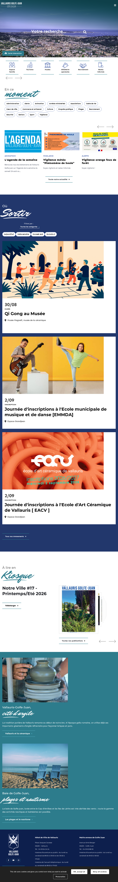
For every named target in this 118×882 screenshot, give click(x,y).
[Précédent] (100, 126)
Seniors (21, 115)
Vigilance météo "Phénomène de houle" (58, 161)
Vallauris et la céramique (17, 733)
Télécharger (10, 605)
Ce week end (38, 234)
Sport (32, 115)
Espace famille (12, 71)
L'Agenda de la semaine (21, 159)
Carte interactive (15, 53)
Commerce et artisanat (32, 109)
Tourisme (29, 70)
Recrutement (83, 70)
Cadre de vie (91, 104)
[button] (102, 641)
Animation (39, 104)
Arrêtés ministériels (57, 104)
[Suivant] (110, 126)
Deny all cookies (100, 872)
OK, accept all (79, 872)
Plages (81, 109)
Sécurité (9, 115)
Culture (50, 109)
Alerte (27, 104)
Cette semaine (23, 234)
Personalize (60, 877)
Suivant (18, 78)
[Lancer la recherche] (85, 32)
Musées (47, 70)
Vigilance (43, 115)
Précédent (9, 78)
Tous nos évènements (14, 536)
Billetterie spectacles (65, 71)
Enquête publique (65, 109)
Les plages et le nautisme (17, 819)
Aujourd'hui (9, 234)
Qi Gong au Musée (25, 313)
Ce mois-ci (51, 234)
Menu (115, 5)
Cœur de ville (11, 109)
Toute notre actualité (57, 179)
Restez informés (100, 71)
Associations (76, 104)
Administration (12, 104)
